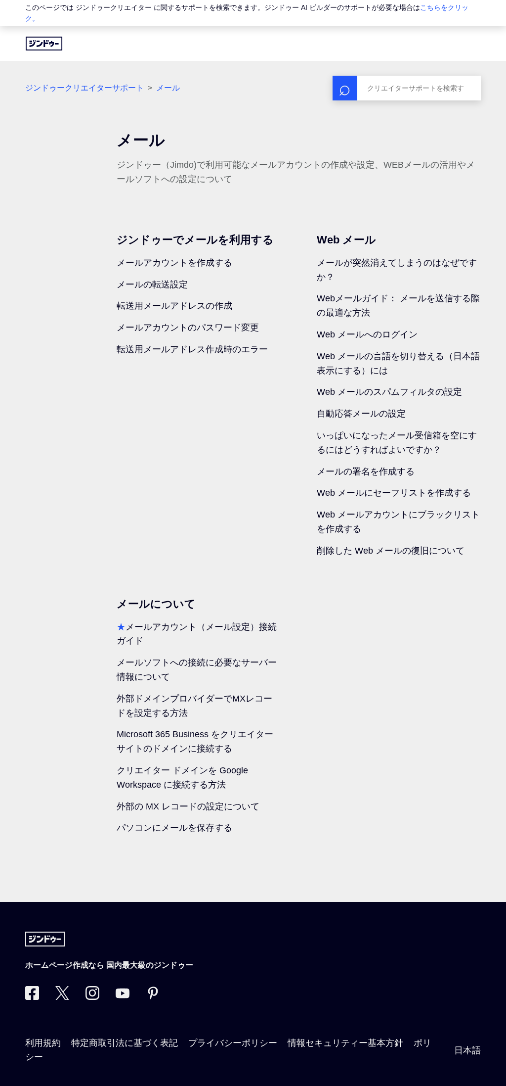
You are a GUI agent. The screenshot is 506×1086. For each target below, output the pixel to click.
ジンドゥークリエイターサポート (84, 88)
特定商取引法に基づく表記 (124, 1043)
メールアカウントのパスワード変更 (188, 327)
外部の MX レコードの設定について (188, 806)
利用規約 (43, 1043)
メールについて (156, 604)
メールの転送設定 (152, 284)
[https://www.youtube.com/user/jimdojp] (122, 997)
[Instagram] (92, 997)
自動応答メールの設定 (361, 414)
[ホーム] (44, 43)
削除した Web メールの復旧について (390, 551)
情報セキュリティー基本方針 (345, 1043)
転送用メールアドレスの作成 (174, 306)
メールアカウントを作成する (174, 263)
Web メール (346, 240)
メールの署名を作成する (366, 471)
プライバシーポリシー (232, 1043)
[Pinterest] (153, 997)
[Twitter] (62, 997)
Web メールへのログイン (367, 334)
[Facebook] (32, 997)
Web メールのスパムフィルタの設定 (389, 392)
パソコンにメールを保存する (174, 828)
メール (168, 88)
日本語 (467, 1050)
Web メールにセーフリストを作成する (394, 493)
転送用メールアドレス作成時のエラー (192, 349)
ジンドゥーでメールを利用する (195, 240)
